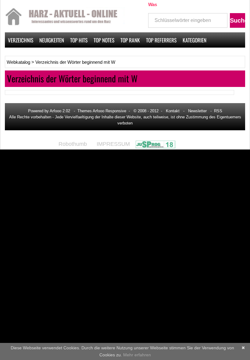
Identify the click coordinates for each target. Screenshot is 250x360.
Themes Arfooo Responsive (101, 111)
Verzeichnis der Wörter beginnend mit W (75, 62)
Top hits (79, 40)
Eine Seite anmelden (221, 55)
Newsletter (197, 111)
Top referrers (161, 40)
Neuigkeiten (51, 40)
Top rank (130, 40)
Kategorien (194, 40)
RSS (218, 111)
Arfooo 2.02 (60, 111)
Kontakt (173, 111)
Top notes (104, 40)
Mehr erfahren (137, 354)
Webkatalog (18, 62)
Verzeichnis (20, 40)
